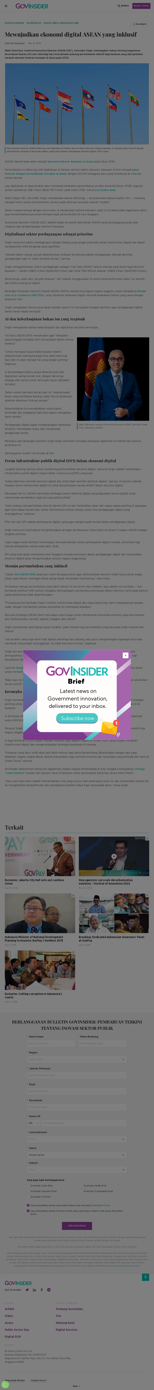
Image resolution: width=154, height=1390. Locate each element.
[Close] (125, 655)
